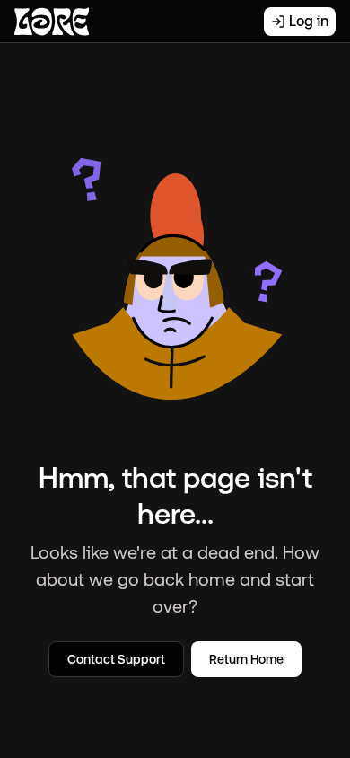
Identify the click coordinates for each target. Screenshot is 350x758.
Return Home (246, 659)
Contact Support (116, 659)
